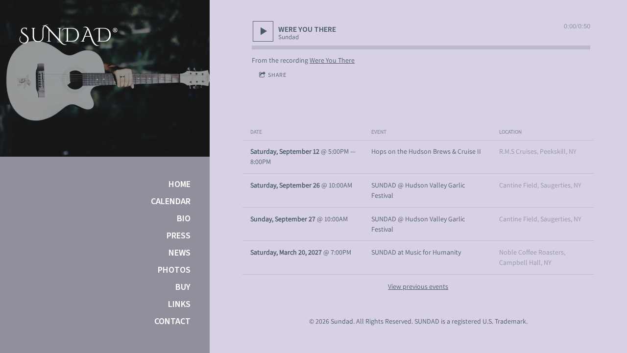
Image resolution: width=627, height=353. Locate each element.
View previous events (418, 286)
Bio (184, 218)
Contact (172, 321)
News (180, 253)
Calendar (171, 201)
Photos (174, 270)
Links (179, 304)
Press (179, 236)
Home (180, 184)
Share (277, 74)
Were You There (332, 60)
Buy (183, 287)
